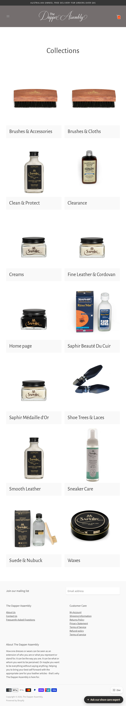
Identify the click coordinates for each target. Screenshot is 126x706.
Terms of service (78, 634)
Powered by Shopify (15, 700)
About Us (11, 612)
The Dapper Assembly (33, 696)
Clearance (77, 203)
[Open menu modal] (8, 16)
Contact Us (11, 616)
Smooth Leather (25, 489)
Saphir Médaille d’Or (29, 417)
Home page (20, 346)
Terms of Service (78, 627)
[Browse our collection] (33, 97)
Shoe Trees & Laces (86, 417)
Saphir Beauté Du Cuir (89, 346)
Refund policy (77, 630)
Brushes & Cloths (84, 131)
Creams (16, 274)
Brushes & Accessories (30, 131)
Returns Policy (77, 619)
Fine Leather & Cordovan (91, 274)
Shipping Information (81, 616)
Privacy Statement (79, 623)
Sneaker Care (80, 489)
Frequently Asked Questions (20, 619)
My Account (75, 612)
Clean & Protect (24, 203)
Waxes (74, 560)
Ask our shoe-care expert (103, 699)
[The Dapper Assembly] (63, 16)
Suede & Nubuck (25, 560)
